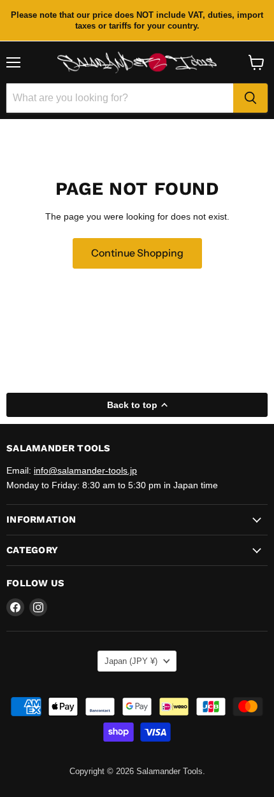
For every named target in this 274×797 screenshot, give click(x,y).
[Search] (250, 98)
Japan (131, 661)
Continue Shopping (137, 253)
